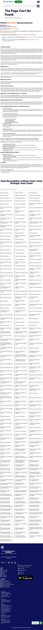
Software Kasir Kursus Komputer (35, 291)
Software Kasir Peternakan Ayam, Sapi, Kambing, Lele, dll (21, 438)
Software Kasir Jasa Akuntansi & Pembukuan (20, 393)
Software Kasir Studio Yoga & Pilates (35, 364)
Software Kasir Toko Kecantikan (35, 195)
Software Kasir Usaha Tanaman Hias (36, 311)
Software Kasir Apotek (5, 256)
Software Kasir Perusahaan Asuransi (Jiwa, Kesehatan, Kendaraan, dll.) (36, 513)
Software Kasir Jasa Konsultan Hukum (6, 402)
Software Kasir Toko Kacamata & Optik (35, 230)
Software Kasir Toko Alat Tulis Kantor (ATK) (6, 219)
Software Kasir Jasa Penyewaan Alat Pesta (7, 390)
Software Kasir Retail (4, 192)
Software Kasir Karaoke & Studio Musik (6, 424)
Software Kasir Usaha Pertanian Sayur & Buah (6, 438)
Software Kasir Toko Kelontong (6, 200)
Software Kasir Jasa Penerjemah (35, 397)
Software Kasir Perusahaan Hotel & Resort (7, 476)
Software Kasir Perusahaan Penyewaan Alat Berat (20, 510)
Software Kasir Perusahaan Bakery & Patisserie (21, 473)
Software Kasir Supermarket (20, 198)
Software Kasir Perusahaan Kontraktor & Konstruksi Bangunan (6, 506)
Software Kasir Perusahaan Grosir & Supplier (36, 457)
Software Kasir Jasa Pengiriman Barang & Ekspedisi (35, 284)
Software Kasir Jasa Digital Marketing (19, 446)
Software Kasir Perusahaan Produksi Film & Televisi (5, 521)
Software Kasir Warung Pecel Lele (6, 246)
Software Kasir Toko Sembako (20, 200)
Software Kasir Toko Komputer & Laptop (6, 208)
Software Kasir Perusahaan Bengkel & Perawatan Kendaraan (36, 491)
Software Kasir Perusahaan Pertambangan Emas (20, 498)
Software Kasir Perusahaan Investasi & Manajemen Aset (7, 517)
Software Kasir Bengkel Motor (6, 265)
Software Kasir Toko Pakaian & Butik (36, 207)
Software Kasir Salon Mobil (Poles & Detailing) (21, 375)
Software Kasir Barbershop (20, 259)
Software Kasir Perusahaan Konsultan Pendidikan (20, 528)
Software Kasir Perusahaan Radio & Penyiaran (21, 524)
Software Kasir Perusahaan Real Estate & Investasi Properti (6, 510)
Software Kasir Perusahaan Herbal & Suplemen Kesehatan (7, 484)
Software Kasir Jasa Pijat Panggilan (36, 287)
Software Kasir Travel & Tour (35, 301)
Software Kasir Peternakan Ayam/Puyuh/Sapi (5, 311)
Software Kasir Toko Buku (19, 218)
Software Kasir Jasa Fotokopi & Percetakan (35, 378)
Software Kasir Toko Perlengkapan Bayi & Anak (7, 215)
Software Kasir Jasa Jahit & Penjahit (21, 272)
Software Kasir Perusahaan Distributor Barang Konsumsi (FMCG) (21, 457)
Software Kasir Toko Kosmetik (20, 195)
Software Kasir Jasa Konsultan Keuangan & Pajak (6, 393)
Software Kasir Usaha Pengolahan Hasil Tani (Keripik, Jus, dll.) (35, 442)
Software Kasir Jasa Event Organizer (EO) (7, 276)
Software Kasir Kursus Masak (35, 294)
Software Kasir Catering (19, 239)
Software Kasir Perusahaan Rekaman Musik (20, 521)
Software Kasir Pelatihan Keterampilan (34, 297)
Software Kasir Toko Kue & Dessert (36, 239)
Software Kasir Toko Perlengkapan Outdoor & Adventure (21, 332)
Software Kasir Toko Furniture (20, 226)
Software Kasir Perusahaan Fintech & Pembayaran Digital (21, 513)
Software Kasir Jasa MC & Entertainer (34, 386)
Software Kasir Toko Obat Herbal (20, 256)
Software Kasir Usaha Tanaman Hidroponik (20, 442)
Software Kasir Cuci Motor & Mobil (35, 265)
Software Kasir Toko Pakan (34, 322)
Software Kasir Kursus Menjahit (6, 297)
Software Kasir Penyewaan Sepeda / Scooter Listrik (36, 305)
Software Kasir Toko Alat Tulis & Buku (6, 336)
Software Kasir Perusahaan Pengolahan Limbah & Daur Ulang (20, 502)
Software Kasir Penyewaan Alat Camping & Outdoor (35, 413)
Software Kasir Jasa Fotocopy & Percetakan (35, 269)
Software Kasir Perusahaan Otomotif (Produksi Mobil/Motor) (7, 487)
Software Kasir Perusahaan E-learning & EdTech (20, 533)
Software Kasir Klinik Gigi (19, 253)
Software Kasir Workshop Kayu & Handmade (35, 453)
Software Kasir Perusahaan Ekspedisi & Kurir (5, 491)
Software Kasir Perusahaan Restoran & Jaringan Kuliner (5, 469)
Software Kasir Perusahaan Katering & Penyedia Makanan (21, 469)
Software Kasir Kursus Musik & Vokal (7, 405)
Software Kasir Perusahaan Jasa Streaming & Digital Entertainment (35, 521)
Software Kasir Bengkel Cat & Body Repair (21, 371)
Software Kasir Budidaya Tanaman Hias (35, 435)
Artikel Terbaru (4, 589)
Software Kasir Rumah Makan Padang (20, 236)
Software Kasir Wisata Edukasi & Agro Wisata (35, 416)
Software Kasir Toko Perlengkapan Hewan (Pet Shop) (7, 222)
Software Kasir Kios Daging (20, 322)
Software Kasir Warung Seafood (35, 242)
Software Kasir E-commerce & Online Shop (6, 446)
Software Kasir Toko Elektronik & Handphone (20, 329)
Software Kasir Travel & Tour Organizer (20, 413)
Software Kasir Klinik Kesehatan (6, 253)
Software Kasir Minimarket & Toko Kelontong (6, 318)
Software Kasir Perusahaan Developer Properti (20, 506)
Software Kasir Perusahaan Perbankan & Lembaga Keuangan (6, 513)
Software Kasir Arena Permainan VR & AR (21, 420)
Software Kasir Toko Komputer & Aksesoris (35, 329)
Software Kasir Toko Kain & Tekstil (35, 226)
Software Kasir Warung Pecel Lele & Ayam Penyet (7, 356)
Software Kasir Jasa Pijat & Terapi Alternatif (21, 397)
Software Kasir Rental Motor (5, 416)
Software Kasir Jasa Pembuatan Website (20, 280)
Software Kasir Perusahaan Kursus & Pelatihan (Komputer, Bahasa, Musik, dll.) (36, 528)
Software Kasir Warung (19, 192)
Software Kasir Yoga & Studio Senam (20, 263)
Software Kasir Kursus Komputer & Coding (36, 402)
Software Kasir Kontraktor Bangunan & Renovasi (21, 424)
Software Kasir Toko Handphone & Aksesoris (35, 204)
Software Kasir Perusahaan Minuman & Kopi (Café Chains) (36, 469)
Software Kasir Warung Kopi (5, 236)
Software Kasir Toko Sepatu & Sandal (6, 211)
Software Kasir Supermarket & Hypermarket (35, 315)
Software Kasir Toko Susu (5, 325)
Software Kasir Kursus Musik (5, 294)
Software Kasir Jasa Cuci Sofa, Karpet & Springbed (6, 287)
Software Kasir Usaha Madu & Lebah (36, 438)
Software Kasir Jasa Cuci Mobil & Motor (6, 375)
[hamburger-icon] (38, 2)
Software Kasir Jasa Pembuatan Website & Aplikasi (6, 382)
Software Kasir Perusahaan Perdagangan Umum (20, 465)
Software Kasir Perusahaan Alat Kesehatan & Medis (20, 480)
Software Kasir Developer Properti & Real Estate (36, 431)
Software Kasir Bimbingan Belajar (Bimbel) (6, 291)
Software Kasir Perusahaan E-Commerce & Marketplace (6, 461)
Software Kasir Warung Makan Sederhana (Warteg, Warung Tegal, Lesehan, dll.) (6, 343)
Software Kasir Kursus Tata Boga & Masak (21, 405)
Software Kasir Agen (33, 325)
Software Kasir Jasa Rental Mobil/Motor (34, 273)
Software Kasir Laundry (34, 393)
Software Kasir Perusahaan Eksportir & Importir (5, 465)
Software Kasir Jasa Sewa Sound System (20, 390)
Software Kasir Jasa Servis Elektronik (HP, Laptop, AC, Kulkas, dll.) (6, 397)
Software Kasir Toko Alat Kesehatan (7, 367)
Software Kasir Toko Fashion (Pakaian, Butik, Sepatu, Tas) (5, 332)
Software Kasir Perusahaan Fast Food (6, 473)
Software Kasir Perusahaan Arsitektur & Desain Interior (34, 506)
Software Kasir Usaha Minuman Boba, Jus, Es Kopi (20, 242)
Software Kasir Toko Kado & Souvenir (20, 230)
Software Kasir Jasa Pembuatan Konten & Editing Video (20, 382)
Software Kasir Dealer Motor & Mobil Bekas (21, 378)
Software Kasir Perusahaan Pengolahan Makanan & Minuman (35, 473)
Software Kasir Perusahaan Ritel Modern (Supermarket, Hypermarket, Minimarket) (20, 461)
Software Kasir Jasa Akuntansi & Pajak (20, 284)
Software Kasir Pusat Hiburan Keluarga (6, 420)
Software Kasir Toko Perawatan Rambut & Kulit (35, 367)
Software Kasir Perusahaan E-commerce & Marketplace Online (6, 495)
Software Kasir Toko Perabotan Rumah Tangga (35, 215)
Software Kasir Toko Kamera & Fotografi (20, 208)
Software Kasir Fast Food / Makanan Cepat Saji (36, 344)
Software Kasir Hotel (4, 301)
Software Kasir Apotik (4, 195)
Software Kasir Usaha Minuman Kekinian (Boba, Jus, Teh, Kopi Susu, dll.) (21, 356)
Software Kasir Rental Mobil (20, 416)
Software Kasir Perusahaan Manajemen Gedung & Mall (34, 510)
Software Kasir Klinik (33, 192)
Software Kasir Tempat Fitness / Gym (6, 263)
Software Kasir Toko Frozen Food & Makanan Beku (36, 356)
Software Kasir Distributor (19, 325)
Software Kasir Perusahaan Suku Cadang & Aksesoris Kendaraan (20, 491)
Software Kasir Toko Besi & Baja (35, 427)
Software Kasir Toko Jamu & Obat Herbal (21, 367)
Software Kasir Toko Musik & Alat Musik (35, 219)
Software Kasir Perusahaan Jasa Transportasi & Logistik (35, 487)
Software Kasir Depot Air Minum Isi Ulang (7, 242)
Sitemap (2, 566)
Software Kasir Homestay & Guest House (6, 413)
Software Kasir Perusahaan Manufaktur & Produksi (34, 465)
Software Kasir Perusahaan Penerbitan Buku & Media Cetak (6, 524)
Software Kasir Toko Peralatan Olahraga (35, 211)
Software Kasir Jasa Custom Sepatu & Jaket (7, 457)
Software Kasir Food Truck (19, 249)
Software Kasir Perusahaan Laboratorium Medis (20, 484)
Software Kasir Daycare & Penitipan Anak (7, 409)
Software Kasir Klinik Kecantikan (35, 253)
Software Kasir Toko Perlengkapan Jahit (7, 230)
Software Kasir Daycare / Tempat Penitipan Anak (20, 297)
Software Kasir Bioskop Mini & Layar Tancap (36, 420)
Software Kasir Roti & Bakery (5, 239)
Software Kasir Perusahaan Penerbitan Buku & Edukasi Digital (6, 533)
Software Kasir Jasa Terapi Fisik (35, 262)
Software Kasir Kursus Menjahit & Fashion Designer (35, 405)
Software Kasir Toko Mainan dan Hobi (20, 453)
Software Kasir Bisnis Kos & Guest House (6, 435)
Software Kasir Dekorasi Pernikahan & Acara (21, 386)
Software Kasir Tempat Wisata (6, 304)
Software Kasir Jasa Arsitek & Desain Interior (35, 424)
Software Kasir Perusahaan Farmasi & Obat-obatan (7, 480)
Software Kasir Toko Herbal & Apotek (35, 340)
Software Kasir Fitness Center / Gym (21, 363)
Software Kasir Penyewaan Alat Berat (6, 431)
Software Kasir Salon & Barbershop (7, 363)
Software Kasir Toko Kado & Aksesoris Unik (20, 340)
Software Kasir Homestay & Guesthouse (20, 301)
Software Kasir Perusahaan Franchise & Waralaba (34, 461)
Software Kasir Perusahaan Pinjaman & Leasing (34, 517)
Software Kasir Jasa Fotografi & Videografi (35, 276)
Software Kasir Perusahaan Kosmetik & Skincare (34, 480)
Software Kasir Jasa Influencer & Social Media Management (20, 450)
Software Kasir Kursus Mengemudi (21, 294)
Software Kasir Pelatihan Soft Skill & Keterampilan (21, 409)
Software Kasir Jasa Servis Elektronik (19, 287)
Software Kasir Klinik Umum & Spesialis (35, 360)
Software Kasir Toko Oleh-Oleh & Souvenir (6, 329)
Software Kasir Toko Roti (34, 318)
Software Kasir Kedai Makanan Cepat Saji (35, 236)
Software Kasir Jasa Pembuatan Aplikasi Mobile (35, 450)
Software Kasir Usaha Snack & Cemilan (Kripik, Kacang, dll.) (20, 360)
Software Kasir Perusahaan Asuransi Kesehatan (36, 484)
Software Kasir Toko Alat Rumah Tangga (6, 322)
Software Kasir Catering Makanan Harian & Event (6, 348)
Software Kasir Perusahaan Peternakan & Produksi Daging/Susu (7, 536)
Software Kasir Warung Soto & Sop (21, 246)
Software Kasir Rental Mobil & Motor (36, 374)
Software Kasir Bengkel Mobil (20, 265)
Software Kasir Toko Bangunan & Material (20, 222)
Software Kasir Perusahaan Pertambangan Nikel (34, 498)
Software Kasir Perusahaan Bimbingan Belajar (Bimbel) (5, 528)
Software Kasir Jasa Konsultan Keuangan (6, 284)
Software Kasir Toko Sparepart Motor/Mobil (6, 226)
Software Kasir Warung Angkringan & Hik (7, 352)
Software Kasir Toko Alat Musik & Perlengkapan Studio (35, 332)
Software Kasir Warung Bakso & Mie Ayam (36, 246)
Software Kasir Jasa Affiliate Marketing (5, 450)
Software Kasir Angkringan (5, 249)
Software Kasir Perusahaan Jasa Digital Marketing (20, 495)
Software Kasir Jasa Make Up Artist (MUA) (7, 371)
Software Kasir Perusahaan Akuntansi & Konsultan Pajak (20, 517)
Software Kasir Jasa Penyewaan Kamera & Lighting (35, 390)
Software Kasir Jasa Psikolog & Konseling (20, 402)
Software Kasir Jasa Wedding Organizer (20, 276)
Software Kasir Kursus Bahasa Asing (21, 291)
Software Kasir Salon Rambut (6, 259)
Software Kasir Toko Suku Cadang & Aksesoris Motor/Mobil (36, 222)
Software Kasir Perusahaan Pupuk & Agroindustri (36, 536)
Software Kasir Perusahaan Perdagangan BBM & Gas (5, 502)
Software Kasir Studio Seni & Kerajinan (5, 453)
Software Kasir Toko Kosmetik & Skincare (35, 256)
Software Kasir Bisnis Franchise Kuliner (6, 360)
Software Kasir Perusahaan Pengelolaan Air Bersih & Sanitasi (35, 502)
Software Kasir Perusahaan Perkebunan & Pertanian (34, 533)
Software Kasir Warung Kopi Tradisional (20, 352)
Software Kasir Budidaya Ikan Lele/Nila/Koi (20, 311)
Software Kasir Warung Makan (35, 200)
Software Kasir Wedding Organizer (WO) (7, 386)
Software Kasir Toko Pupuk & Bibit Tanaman (21, 435)
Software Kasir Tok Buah (19, 318)
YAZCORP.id (9, 171)
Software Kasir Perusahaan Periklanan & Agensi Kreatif (34, 524)
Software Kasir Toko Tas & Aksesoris (19, 211)
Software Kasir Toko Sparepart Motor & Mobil (35, 371)
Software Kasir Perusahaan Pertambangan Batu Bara (5, 498)
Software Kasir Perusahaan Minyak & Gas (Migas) (36, 495)
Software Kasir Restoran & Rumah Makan (21, 344)
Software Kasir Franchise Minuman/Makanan (34, 250)
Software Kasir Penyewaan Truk (20, 431)
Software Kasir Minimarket (5, 198)
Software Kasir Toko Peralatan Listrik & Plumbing (20, 427)
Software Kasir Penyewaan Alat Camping (20, 305)
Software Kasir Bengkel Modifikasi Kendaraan (6, 378)
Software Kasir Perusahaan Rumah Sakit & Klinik (35, 476)
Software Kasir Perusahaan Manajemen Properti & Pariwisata (21, 476)
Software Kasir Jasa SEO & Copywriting (34, 446)
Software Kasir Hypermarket (34, 198)
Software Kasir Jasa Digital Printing (7, 272)
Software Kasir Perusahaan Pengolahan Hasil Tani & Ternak (6, 540)
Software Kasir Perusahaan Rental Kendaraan (21, 487)
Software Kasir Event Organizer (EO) (36, 382)
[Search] (38, 6)
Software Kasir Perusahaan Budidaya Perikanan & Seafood (20, 536)
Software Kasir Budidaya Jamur (6, 442)
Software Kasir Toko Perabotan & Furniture (35, 336)
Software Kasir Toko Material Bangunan (6, 427)
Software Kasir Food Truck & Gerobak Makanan (35, 352)
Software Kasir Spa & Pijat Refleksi (36, 259)
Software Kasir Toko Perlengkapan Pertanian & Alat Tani (7, 340)
